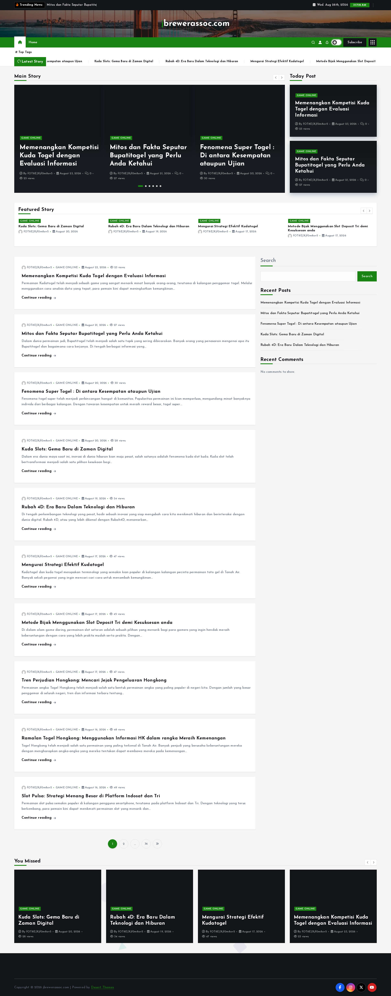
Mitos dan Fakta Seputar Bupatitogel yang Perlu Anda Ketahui (58, 155)
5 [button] (157, 186)
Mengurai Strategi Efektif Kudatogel (222, 61)
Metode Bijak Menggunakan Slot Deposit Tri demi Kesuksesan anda (310, 61)
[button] (276, 77)
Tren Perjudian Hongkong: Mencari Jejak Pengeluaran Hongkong (94, 680)
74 (146, 844)
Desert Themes (102, 987)
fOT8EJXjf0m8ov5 (40, 173)
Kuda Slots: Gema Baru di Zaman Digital (69, 61)
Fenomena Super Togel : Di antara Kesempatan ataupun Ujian (147, 155)
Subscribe (355, 42)
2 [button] (144, 186)
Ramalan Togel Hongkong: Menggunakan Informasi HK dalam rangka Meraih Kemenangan (124, 738)
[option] (59, 139)
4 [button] (153, 186)
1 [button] (138, 186)
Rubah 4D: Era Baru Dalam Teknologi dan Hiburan (147, 61)
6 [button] (160, 186)
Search (268, 260)
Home (33, 42)
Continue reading (37, 297)
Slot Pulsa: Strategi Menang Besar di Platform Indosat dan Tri (91, 796)
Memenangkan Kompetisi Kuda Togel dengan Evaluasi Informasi (332, 109)
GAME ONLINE (31, 138)
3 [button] (149, 186)
